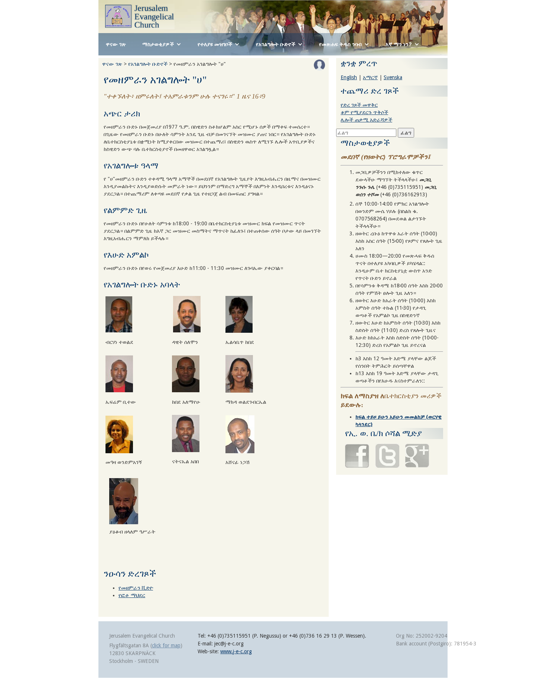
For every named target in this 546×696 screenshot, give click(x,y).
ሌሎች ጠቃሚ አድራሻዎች (366, 120)
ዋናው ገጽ (116, 44)
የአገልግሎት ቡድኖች (148, 64)
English (349, 77)
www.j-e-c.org (236, 651)
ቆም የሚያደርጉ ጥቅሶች (364, 112)
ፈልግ (406, 133)
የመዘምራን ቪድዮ (135, 588)
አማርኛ (370, 77)
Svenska (393, 77)
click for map (166, 645)
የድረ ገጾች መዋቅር (359, 105)
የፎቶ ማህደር (131, 595)
